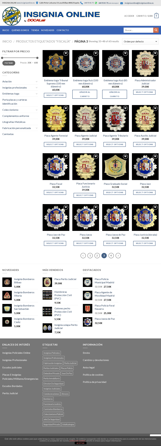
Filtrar (9, 63)
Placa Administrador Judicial (145, 82)
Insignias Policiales (52, 353)
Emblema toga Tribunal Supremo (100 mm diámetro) (56, 83)
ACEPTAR (80, 443)
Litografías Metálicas (13, 121)
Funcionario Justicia (52, 404)
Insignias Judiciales (52, 388)
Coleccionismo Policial (53, 414)
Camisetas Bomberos (53, 409)
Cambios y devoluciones (96, 359)
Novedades (47, 30)
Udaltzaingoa (68, 424)
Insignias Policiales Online (16, 352)
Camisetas (8, 133)
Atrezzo (64, 394)
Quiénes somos (20, 30)
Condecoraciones (51, 394)
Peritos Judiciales (51, 368)
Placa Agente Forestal (56, 135)
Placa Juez (145, 183)
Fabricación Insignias (53, 363)
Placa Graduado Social (115, 183)
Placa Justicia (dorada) (145, 234)
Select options (55, 95)
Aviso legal (88, 367)
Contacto (63, 30)
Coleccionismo (10, 109)
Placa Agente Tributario (115, 135)
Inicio (5, 30)
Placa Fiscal (56, 183)
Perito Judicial (10, 393)
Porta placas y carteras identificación (14, 101)
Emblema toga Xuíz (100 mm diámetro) (85, 82)
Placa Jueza (86, 234)
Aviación (7, 81)
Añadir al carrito (84, 94)
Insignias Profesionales (14, 359)
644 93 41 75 (89, 3)
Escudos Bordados (12, 385)
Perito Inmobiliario (52, 378)
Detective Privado (51, 373)
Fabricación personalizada (16, 127)
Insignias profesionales (14, 87)
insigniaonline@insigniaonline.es (139, 3)
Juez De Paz (67, 373)
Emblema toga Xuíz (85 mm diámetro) (115, 82)
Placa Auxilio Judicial (145, 135)
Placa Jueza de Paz (115, 234)
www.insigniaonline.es (26, 3)
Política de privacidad (94, 381)
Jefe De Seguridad (52, 419)
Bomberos (48, 399)
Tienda (35, 30)
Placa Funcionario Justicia (85, 185)
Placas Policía (67, 368)
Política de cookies (93, 374)
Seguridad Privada (52, 424)
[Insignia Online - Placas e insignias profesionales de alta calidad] (57, 16)
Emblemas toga (10, 93)
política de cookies (77, 441)
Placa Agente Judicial (86, 135)
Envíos (86, 352)
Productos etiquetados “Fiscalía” (43, 41)
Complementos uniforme (15, 115)
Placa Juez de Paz (56, 234)
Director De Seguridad (53, 383)
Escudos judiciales (12, 367)
